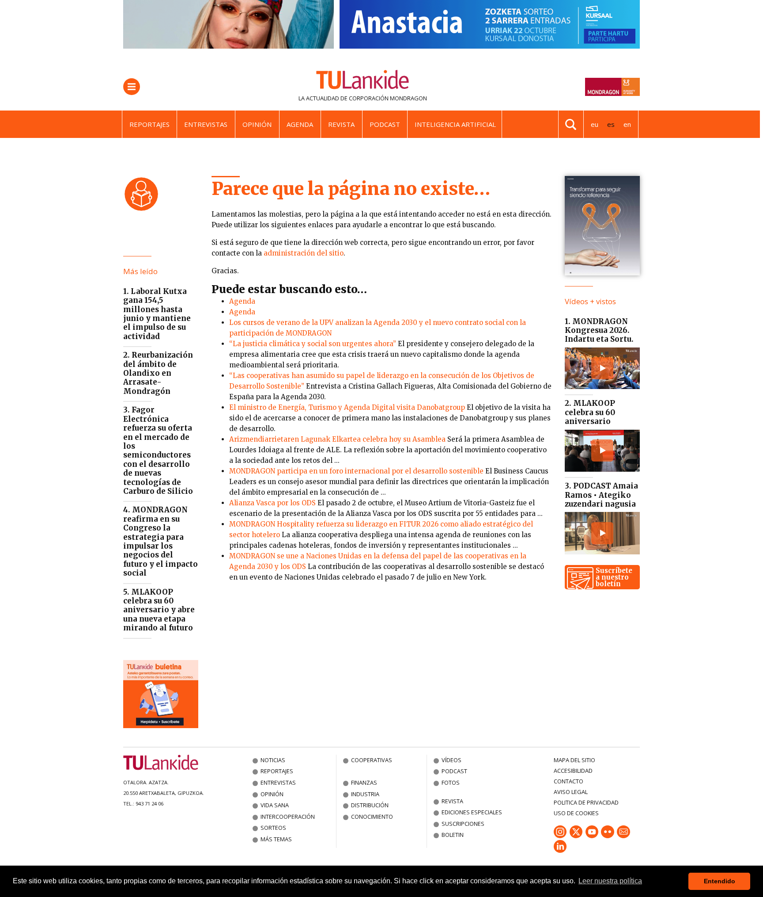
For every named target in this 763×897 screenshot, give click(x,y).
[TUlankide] (362, 81)
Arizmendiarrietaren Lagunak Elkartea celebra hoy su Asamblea (337, 439)
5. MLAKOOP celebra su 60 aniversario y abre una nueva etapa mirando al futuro (159, 610)
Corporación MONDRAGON (388, 98)
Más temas (276, 839)
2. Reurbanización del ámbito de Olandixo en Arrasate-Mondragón (158, 373)
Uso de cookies (576, 813)
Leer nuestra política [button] (610, 881)
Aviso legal (571, 792)
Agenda (300, 124)
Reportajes (149, 124)
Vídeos (451, 760)
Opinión (257, 124)
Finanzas (364, 782)
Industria (365, 794)
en (627, 124)
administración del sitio (304, 253)
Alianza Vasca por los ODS (272, 503)
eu (594, 124)
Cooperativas (371, 760)
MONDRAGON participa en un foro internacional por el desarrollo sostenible (356, 471)
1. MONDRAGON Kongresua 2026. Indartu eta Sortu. (599, 330)
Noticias (273, 760)
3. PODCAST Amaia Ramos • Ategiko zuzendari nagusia (601, 495)
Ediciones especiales (472, 812)
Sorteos (273, 828)
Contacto (568, 781)
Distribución (370, 805)
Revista (341, 124)
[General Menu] (131, 86)
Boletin (453, 835)
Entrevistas (205, 124)
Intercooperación (288, 817)
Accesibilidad (573, 771)
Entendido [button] (719, 881)
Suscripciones (463, 824)
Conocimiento (372, 817)
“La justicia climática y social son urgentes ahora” (312, 344)
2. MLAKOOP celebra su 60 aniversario (590, 412)
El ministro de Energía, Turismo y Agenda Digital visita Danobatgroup (347, 407)
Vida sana (275, 805)
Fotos (451, 782)
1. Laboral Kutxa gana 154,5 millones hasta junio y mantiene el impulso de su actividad (157, 313)
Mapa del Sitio (574, 760)
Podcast (385, 124)
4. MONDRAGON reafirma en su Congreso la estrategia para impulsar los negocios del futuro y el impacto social (160, 541)
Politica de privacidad (586, 802)
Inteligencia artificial (455, 124)
